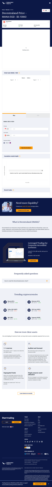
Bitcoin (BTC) (11, 301)
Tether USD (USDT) (12, 309)
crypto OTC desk (26, 206)
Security (39, 430)
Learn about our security (26, 393)
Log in (7, 422)
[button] (46, 10)
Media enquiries (27, 436)
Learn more (33, 260)
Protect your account (42, 429)
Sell (38, 115)
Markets (7, 9)
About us (26, 431)
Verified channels (41, 432)
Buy (14, 115)
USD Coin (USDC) (36, 309)
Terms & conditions (27, 462)
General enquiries (28, 434)
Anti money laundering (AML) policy (30, 464)
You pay (5, 126)
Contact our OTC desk (23, 210)
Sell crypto (26, 420)
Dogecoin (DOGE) (36, 317)
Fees (39, 424)
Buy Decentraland (26, 148)
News (39, 427)
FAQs (39, 422)
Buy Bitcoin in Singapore (29, 422)
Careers (26, 432)
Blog (39, 420)
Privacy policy (35, 462)
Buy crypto (26, 419)
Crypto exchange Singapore (30, 424)
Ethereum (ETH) (36, 301)
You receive (6, 132)
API (38, 419)
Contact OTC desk (39, 484)
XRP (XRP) (10, 317)
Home (3, 9)
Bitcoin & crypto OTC (28, 425)
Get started (16, 422)
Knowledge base (41, 425)
